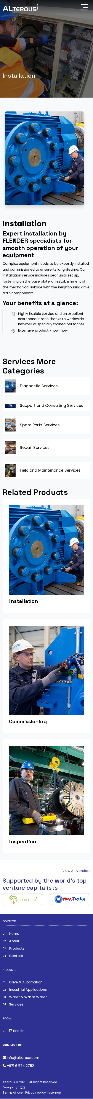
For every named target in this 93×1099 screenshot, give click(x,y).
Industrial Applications (28, 989)
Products (16, 948)
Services (16, 1004)
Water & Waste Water (28, 996)
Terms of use (13, 1092)
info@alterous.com (23, 1057)
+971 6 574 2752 (20, 1065)
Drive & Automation (25, 982)
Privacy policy (35, 1092)
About (14, 941)
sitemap (54, 1092)
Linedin (18, 1030)
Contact (16, 955)
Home (14, 933)
